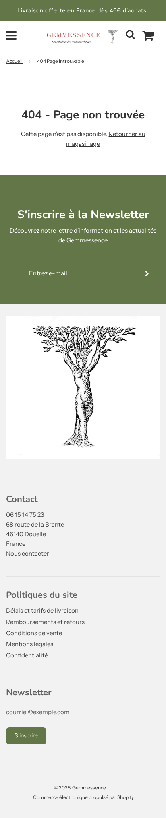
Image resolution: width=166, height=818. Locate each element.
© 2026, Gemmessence (80, 788)
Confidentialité (27, 655)
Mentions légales (29, 644)
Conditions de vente (34, 633)
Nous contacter (27, 553)
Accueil (14, 61)
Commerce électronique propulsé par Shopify (83, 797)
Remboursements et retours (45, 622)
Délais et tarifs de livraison (42, 610)
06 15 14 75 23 (25, 514)
